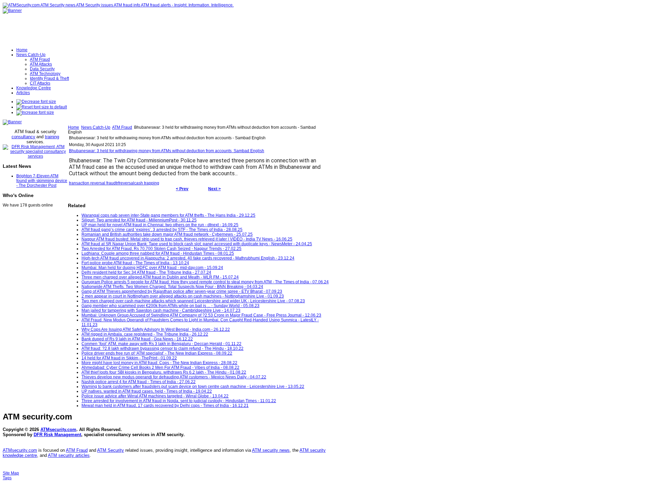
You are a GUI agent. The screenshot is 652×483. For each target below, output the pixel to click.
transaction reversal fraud (92, 183)
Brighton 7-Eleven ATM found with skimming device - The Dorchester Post (41, 181)
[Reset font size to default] (41, 107)
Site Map (11, 473)
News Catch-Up (95, 127)
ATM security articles (69, 455)
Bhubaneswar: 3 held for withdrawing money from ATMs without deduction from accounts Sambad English (166, 150)
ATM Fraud (122, 127)
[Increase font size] (35, 112)
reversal (126, 183)
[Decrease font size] (36, 101)
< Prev (182, 188)
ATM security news (271, 450)
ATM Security (110, 450)
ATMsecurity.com (58, 429)
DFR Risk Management (57, 434)
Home (73, 127)
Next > (214, 188)
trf (117, 183)
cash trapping (146, 183)
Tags (7, 478)
